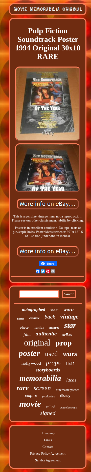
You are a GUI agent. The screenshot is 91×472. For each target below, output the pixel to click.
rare (22, 388)
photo (24, 327)
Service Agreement (48, 460)
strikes (67, 334)
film (27, 334)
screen (42, 388)
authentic (46, 334)
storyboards (48, 369)
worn (68, 309)
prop (63, 342)
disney (65, 395)
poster (29, 353)
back (49, 316)
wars (70, 354)
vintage (69, 316)
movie (30, 404)
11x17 (70, 364)
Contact (47, 447)
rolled (50, 407)
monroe (54, 327)
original (37, 342)
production (48, 396)
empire (31, 395)
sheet (54, 310)
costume (34, 318)
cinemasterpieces (67, 390)
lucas (71, 380)
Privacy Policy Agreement (47, 453)
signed (48, 413)
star (70, 325)
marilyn (39, 327)
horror (20, 318)
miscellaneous (68, 407)
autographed (33, 309)
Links (48, 440)
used (51, 354)
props (53, 362)
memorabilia (40, 378)
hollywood (31, 363)
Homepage (47, 433)
